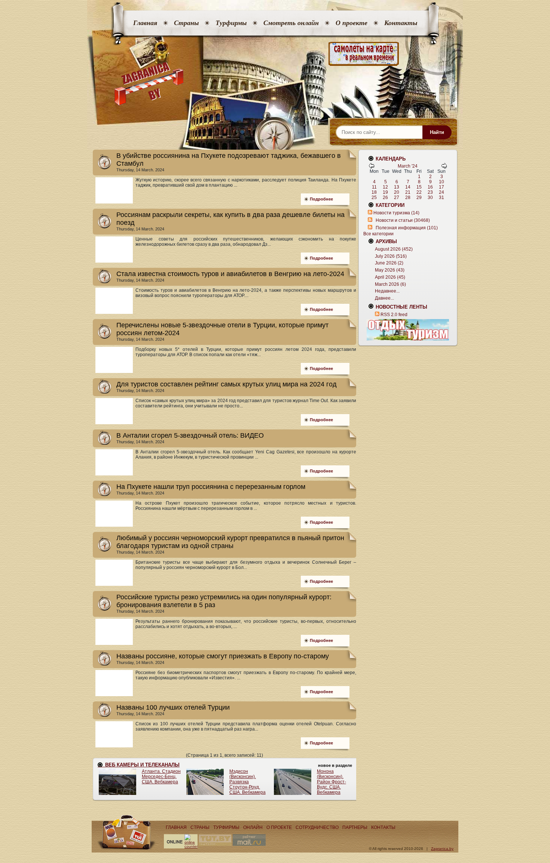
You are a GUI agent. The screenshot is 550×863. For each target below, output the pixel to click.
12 (385, 187)
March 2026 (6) (390, 284)
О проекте (351, 23)
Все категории (378, 233)
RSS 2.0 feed (394, 314)
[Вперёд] (444, 167)
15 (419, 187)
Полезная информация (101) (407, 227)
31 (441, 197)
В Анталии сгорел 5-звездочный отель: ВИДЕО (190, 435)
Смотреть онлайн (291, 23)
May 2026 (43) (389, 270)
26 (385, 197)
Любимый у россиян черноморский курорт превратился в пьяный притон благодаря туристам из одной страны (230, 542)
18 (374, 192)
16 (430, 187)
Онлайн (253, 827)
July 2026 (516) (391, 256)
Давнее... (384, 298)
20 (396, 192)
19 (385, 192)
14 (407, 187)
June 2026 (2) (389, 263)
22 (419, 192)
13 (396, 187)
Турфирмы (231, 23)
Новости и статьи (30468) (403, 220)
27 (396, 197)
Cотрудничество (317, 827)
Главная (145, 23)
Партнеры (354, 827)
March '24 (408, 166)
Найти (437, 132)
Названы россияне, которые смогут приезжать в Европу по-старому (222, 656)
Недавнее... (387, 291)
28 (407, 197)
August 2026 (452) (394, 249)
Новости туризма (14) (396, 212)
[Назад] (372, 167)
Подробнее (321, 199)
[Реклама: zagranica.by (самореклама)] (407, 329)
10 (441, 181)
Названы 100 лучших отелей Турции (173, 707)
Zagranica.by (442, 849)
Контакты (400, 23)
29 (419, 197)
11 (374, 187)
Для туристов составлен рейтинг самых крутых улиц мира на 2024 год (226, 384)
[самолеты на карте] (275, 54)
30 (430, 197)
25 (374, 197)
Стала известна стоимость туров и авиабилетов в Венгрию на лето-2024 (230, 274)
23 (430, 192)
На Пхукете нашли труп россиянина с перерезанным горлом (210, 486)
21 (407, 192)
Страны (186, 23)
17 (441, 187)
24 (441, 192)
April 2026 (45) (390, 277)
